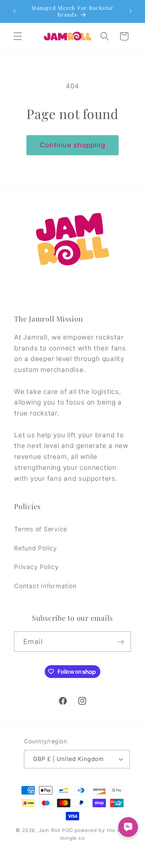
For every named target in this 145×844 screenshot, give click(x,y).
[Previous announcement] (14, 11)
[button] (17, 36)
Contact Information (45, 586)
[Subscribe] (121, 641)
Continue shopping (72, 145)
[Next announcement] (130, 11)
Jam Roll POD (56, 830)
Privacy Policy (36, 567)
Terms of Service (40, 529)
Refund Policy (35, 548)
